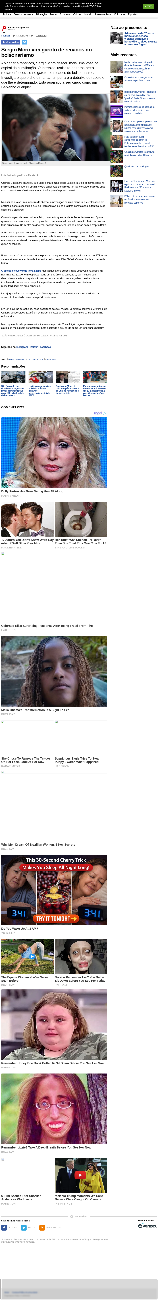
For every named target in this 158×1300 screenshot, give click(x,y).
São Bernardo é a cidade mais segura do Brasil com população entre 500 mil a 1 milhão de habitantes (12, 390)
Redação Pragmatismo (19, 27)
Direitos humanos (23, 14)
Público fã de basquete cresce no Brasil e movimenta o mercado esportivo (139, 199)
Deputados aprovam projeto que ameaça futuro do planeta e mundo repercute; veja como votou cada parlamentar (140, 126)
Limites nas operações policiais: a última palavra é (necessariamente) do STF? (40, 390)
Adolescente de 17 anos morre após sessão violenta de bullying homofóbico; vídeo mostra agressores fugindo (140, 39)
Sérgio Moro (51, 359)
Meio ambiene (103, 14)
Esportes (132, 14)
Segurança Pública (35, 359)
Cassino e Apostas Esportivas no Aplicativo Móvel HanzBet (139, 153)
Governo (5, 36)
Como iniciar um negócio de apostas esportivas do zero (138, 79)
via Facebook (31, 175)
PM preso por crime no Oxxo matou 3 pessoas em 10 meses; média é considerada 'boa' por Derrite (94, 390)
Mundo (88, 14)
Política (7, 14)
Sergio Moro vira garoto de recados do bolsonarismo (46, 52)
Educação (41, 14)
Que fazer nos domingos (136, 166)
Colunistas (119, 14)
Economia (65, 14)
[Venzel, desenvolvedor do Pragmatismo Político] (147, 1225)
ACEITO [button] (148, 6)
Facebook (45, 347)
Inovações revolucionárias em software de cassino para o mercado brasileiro (139, 110)
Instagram (22, 347)
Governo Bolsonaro (16, 359)
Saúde (53, 14)
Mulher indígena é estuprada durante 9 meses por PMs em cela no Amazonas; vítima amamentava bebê (139, 67)
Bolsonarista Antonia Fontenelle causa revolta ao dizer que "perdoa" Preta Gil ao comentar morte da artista (140, 97)
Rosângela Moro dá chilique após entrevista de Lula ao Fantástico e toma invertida (67, 389)
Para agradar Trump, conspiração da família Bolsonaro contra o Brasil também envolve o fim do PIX (139, 141)
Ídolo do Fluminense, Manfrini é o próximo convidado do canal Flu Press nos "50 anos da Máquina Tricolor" (140, 186)
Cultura (77, 14)
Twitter (34, 347)
